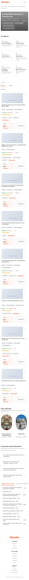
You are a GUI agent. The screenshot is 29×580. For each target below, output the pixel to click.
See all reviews (5, 120)
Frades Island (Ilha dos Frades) (11, 516)
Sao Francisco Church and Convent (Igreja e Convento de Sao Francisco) (14, 504)
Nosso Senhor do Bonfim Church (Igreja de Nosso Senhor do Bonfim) (14, 488)
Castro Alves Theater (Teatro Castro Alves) (14, 520)
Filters (3, 82)
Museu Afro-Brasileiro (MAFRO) (11, 498)
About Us (14, 543)
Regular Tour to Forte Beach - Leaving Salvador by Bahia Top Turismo (14, 145)
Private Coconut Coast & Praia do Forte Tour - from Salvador (13, 223)
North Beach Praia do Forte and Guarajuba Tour (14, 380)
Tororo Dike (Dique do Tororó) (11, 513)
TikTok (14, 562)
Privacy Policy (14, 572)
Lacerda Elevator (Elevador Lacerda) (13, 510)
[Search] (21, 2)
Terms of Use (14, 570)
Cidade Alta (7, 491)
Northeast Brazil (12, 6)
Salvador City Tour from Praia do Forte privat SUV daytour (13, 339)
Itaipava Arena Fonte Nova (10, 501)
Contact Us (14, 548)
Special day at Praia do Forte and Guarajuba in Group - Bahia (13, 105)
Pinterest (15, 560)
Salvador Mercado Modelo (10, 508)
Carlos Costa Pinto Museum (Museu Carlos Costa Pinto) (14, 524)
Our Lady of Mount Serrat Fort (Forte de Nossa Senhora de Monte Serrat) (14, 495)
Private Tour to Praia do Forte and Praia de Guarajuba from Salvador (12, 186)
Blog (14, 545)
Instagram (14, 555)
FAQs (14, 568)
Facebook (14, 553)
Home (2, 6)
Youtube (14, 558)
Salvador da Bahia (21, 6)
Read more (24, 20)
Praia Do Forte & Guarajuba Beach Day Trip (13, 300)
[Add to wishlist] (25, 95)
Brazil (6, 6)
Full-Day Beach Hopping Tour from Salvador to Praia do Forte (13, 261)
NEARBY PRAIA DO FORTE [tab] (8, 483)
